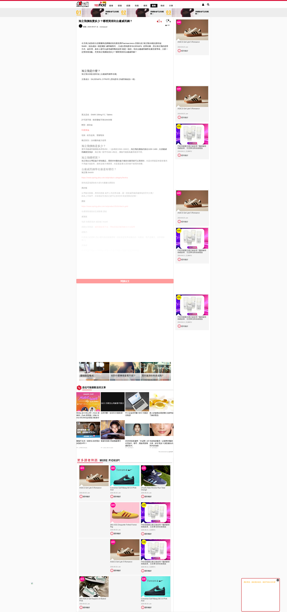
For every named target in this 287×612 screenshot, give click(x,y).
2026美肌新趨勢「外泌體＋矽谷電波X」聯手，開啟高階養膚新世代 (137, 437)
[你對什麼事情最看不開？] (125, 366)
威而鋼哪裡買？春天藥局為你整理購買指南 (113, 254)
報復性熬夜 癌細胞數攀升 (111, 435)
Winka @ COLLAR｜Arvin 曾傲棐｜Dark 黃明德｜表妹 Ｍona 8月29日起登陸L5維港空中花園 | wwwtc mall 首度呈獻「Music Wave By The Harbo (88, 412)
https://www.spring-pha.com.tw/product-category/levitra (105, 176)
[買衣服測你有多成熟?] (155, 366)
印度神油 (85, 129)
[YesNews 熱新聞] (82, 7)
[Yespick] (100, 6)
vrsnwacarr (104, 27)
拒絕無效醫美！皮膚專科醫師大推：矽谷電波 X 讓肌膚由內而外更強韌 (161, 437)
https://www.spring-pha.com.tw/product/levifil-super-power (106, 260)
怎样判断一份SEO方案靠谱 (112, 407)
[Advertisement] (125, 60)
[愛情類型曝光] (94, 366)
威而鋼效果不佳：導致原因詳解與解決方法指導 (115, 226)
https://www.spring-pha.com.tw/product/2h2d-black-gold (105, 205)
